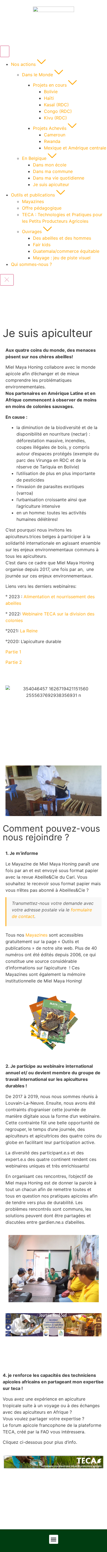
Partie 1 (13, 652)
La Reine (29, 630)
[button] (53, 1539)
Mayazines (36, 935)
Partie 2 (13, 662)
